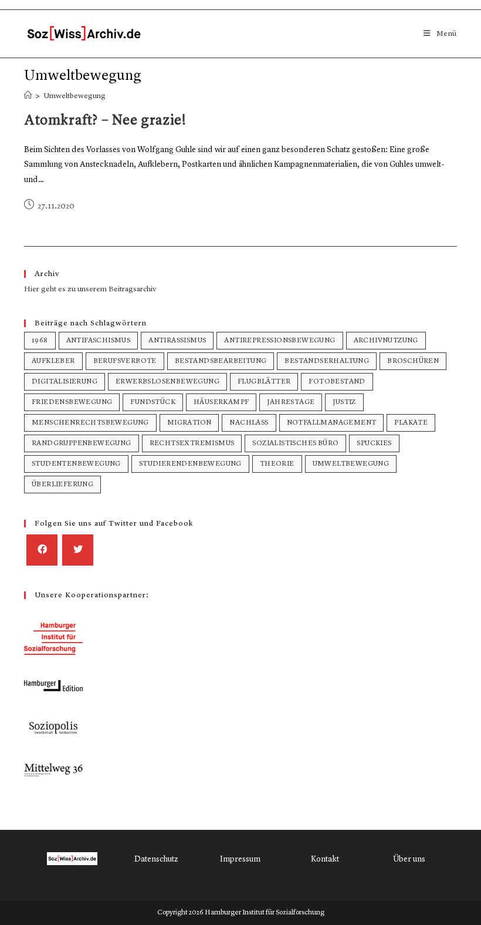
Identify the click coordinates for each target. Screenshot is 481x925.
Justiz (344, 402)
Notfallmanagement (332, 422)
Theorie (277, 463)
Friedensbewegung (72, 402)
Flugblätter (264, 381)
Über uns (409, 859)
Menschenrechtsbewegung (90, 422)
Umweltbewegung (74, 96)
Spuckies (374, 443)
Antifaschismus (98, 340)
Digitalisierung (64, 381)
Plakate (411, 422)
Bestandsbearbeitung (221, 361)
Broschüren (413, 361)
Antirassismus (177, 340)
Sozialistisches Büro (295, 443)
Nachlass (248, 422)
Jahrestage (290, 402)
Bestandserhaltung (326, 361)
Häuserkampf (221, 402)
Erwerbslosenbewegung (167, 381)
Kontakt (325, 859)
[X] (78, 550)
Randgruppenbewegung (81, 443)
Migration (189, 422)
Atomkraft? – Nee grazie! (105, 121)
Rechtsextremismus (192, 443)
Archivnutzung (386, 340)
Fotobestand (337, 381)
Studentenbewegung (76, 463)
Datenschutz (156, 859)
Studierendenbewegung (190, 463)
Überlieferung (62, 484)
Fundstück (152, 402)
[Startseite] (28, 96)
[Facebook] (42, 550)
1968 (40, 340)
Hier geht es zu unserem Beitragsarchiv (90, 289)
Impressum (240, 859)
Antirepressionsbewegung (279, 340)
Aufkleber (53, 361)
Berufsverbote (125, 361)
